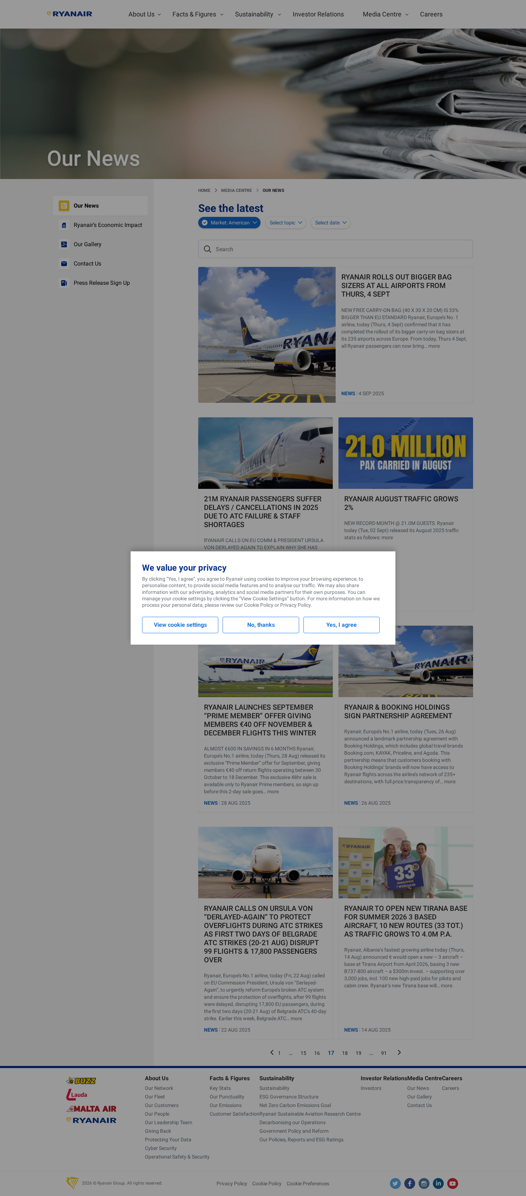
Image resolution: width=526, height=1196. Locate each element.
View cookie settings (180, 624)
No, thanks (261, 624)
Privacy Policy (295, 605)
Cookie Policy (258, 605)
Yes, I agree (341, 624)
